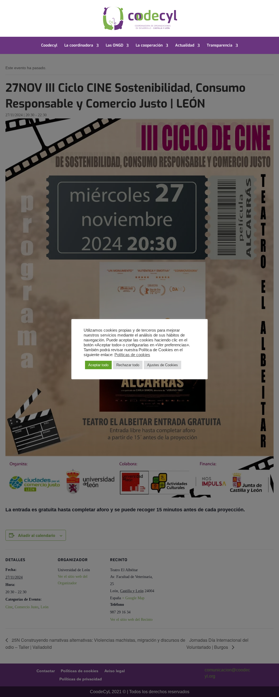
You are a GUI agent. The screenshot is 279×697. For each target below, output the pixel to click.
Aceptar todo (98, 365)
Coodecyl (49, 46)
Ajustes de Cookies (162, 365)
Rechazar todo (127, 365)
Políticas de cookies (132, 355)
